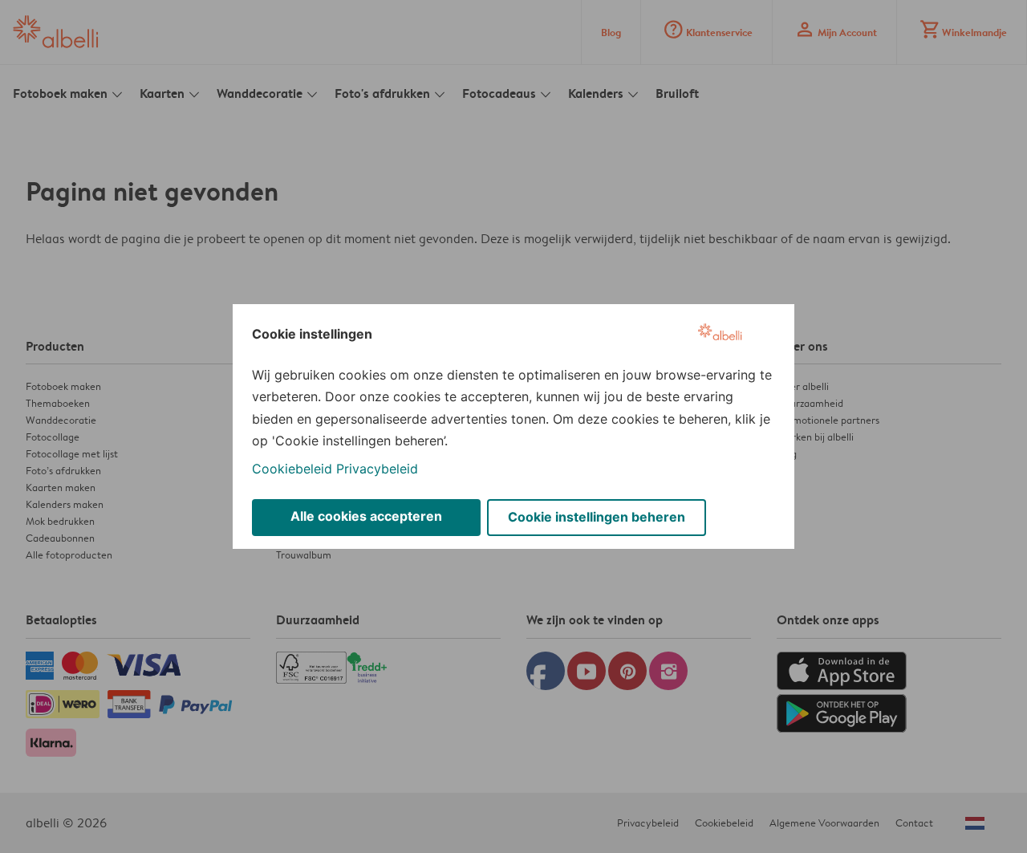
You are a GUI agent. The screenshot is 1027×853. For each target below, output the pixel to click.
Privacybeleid (377, 469)
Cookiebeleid (292, 469)
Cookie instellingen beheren (596, 517)
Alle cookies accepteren (366, 516)
